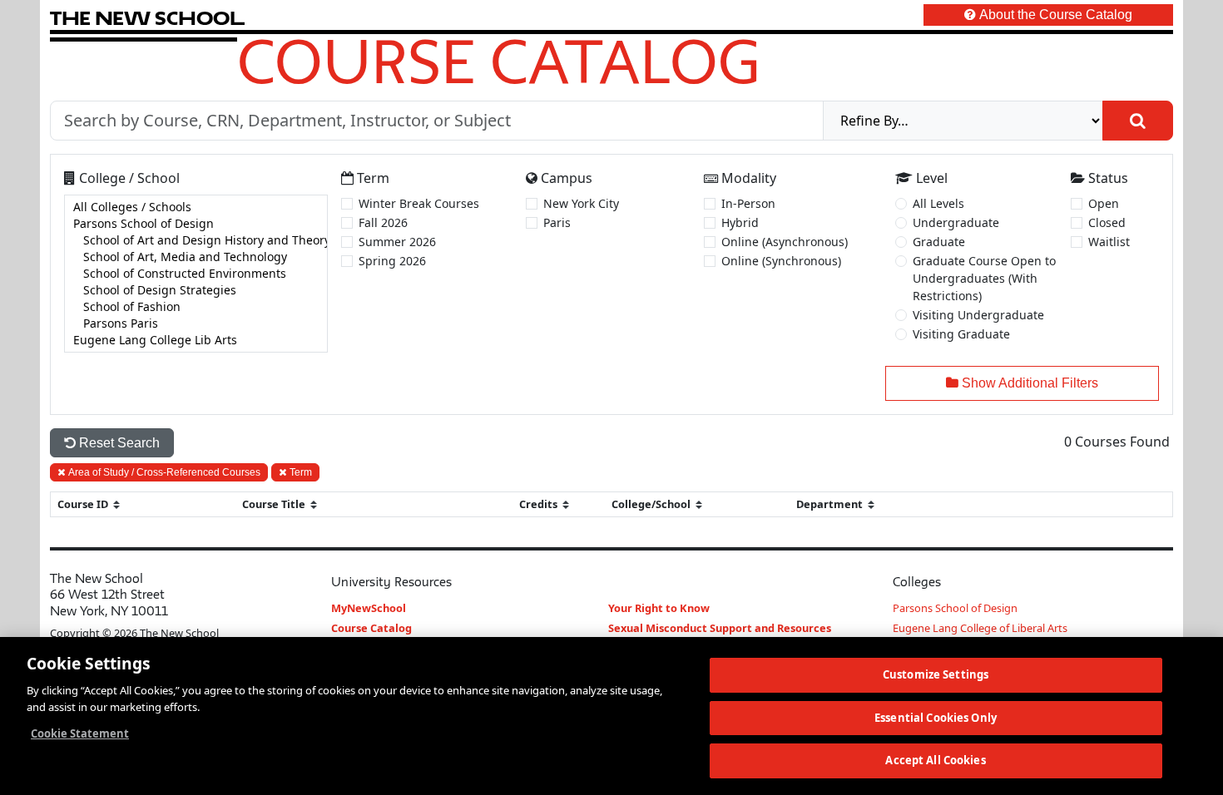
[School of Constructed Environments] (196, 273)
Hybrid (740, 222)
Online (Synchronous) (781, 261)
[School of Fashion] (196, 307)
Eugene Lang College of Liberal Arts (980, 627)
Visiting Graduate (961, 334)
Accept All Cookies (935, 760)
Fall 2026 (383, 222)
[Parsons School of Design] (196, 223)
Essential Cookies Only (935, 717)
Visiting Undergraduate (978, 315)
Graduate (939, 241)
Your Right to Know (659, 607)
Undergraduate (956, 222)
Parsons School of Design (955, 607)
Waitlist (1109, 241)
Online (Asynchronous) (784, 241)
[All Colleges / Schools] (196, 207)
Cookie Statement (80, 733)
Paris (557, 222)
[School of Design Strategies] (196, 290)
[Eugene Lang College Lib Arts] (196, 340)
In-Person (748, 203)
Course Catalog (498, 61)
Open (1103, 203)
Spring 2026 (392, 261)
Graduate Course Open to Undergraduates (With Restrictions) (984, 278)
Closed (1107, 222)
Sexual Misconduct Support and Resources (719, 627)
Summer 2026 (397, 241)
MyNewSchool (368, 607)
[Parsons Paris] (196, 323)
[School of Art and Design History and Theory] (196, 240)
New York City (581, 203)
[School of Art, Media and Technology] (196, 257)
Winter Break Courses (419, 203)
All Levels (938, 203)
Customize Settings (935, 674)
